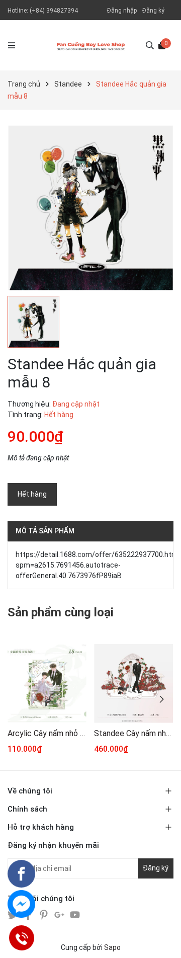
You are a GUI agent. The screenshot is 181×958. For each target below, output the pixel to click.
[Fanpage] (21, 874)
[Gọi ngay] (21, 938)
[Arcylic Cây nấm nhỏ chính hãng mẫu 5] (47, 683)
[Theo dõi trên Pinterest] (44, 914)
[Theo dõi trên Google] (60, 914)
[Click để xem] (90, 208)
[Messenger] (21, 904)
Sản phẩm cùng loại (61, 612)
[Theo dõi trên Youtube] (75, 914)
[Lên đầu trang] (163, 940)
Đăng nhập (122, 10)
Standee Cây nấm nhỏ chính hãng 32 (133, 733)
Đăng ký (153, 10)
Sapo (112, 947)
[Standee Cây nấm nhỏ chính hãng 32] (133, 683)
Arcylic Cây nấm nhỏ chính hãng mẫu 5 (47, 733)
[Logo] (91, 45)
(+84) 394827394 (54, 10)
